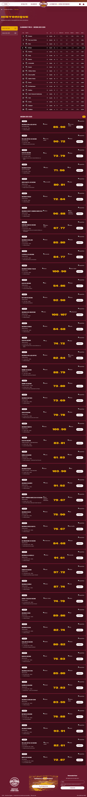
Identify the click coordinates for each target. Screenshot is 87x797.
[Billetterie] (80, 4)
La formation (53, 4)
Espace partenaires (63, 4)
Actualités (24, 4)
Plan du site (33, 795)
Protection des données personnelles (22, 795)
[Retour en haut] (84, 794)
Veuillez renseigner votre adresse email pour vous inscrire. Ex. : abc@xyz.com (71, 785)
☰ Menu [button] (5, 4)
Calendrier (34, 4)
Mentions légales (8, 795)
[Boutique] (83, 4)
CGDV (3, 795)
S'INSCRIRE (72, 787)
